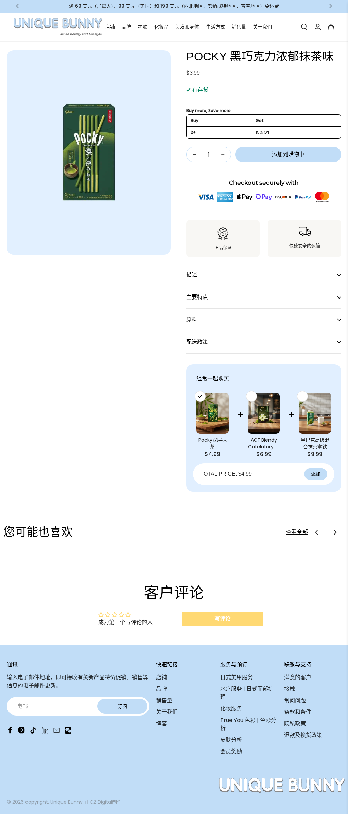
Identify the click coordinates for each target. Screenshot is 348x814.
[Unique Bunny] (58, 27)
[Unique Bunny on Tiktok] (33, 732)
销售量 (239, 26)
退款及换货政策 (303, 735)
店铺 (110, 26)
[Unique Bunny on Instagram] (21, 732)
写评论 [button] (222, 618)
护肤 (142, 26)
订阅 (122, 706)
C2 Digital (101, 802)
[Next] (330, 6)
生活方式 (215, 26)
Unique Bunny (66, 802)
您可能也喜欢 (38, 531)
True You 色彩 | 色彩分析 (248, 724)
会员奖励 (231, 751)
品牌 (126, 26)
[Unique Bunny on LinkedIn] (45, 732)
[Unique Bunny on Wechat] (68, 732)
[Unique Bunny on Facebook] (10, 732)
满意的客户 (297, 677)
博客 (161, 723)
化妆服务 (231, 708)
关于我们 (262, 26)
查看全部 (297, 532)
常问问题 (295, 700)
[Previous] (17, 6)
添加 (315, 474)
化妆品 (161, 26)
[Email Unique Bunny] (56, 732)
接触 (289, 689)
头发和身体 (187, 26)
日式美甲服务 (236, 677)
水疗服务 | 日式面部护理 (247, 693)
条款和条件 (297, 712)
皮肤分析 (231, 740)
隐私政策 (295, 723)
